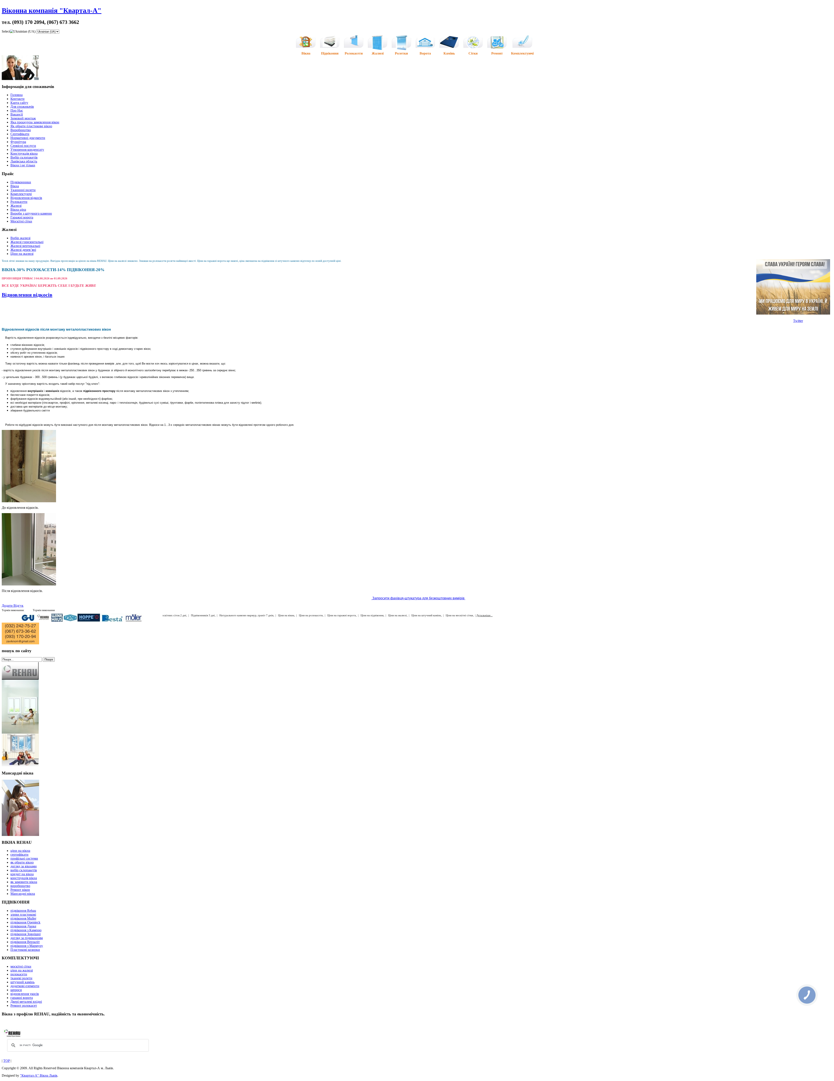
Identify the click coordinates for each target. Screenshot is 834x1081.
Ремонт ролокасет (23, 1005)
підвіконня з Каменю (25, 930)
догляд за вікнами (23, 866)
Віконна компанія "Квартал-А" (51, 10)
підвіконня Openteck (25, 922)
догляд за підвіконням (26, 938)
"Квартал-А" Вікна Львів (38, 1075)
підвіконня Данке (23, 926)
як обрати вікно (22, 862)
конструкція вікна (23, 878)
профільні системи (24, 858)
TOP (6, 1061)
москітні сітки (20, 966)
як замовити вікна (23, 882)
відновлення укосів (24, 994)
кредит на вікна (22, 874)
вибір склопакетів (23, 870)
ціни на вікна (20, 850)
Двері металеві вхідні (26, 1001)
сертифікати (19, 854)
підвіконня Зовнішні (25, 934)
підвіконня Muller (23, 918)
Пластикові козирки (25, 950)
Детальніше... (484, 615)
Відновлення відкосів (27, 295)
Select (6, 31)
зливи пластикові (23, 914)
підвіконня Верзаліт (25, 942)
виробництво (20, 886)
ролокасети (18, 974)
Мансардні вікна (22, 893)
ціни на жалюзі (21, 970)
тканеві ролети (21, 978)
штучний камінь (22, 982)
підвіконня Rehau (23, 910)
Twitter (798, 321)
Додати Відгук (12, 605)
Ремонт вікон (20, 890)
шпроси (16, 990)
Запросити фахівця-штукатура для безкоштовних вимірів (418, 598)
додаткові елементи (24, 986)
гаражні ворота (21, 998)
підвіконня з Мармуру (26, 946)
